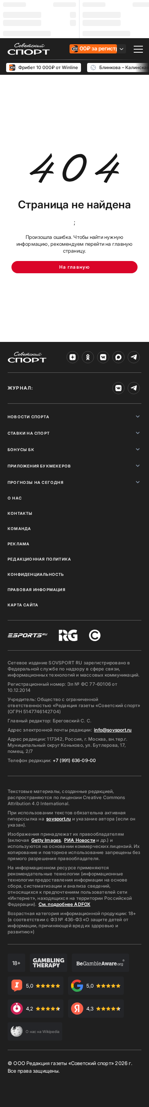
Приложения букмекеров (39, 466)
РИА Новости (79, 840)
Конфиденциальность (36, 574)
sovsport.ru (58, 819)
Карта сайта (23, 605)
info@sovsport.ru (112, 730)
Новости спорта (28, 416)
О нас (15, 498)
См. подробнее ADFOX (65, 904)
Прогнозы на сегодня (35, 482)
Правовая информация (36, 589)
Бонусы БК (21, 449)
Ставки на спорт (29, 433)
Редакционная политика (39, 559)
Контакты (20, 513)
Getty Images (46, 840)
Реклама (18, 543)
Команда (19, 528)
